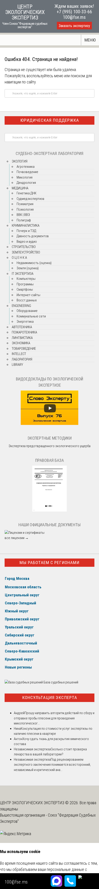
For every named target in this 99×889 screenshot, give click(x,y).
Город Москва (17, 578)
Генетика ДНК (26, 193)
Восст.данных (27, 300)
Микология (24, 177)
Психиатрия (25, 204)
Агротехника (26, 167)
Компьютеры (26, 279)
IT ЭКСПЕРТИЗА (22, 274)
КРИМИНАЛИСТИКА (25, 225)
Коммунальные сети (31, 316)
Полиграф (24, 220)
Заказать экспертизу (74, 26)
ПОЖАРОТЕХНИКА (24, 332)
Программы (25, 284)
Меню (90, 40)
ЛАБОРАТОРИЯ (22, 359)
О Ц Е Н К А (19, 258)
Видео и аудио (27, 241)
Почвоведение (27, 172)
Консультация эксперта (49, 697)
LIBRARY (17, 365)
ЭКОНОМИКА (21, 343)
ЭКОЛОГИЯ (19, 161)
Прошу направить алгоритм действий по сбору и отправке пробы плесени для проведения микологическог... (54, 718)
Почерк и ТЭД (26, 231)
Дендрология (26, 183)
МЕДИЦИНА (20, 188)
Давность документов (33, 236)
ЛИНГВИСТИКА (22, 338)
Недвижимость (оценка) (34, 263)
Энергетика (25, 321)
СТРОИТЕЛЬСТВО (24, 247)
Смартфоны (25, 289)
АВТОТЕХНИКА (22, 327)
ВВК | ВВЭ (23, 215)
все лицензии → (17, 538)
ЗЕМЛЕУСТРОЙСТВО (26, 252)
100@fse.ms (74, 17)
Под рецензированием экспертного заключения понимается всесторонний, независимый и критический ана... (52, 764)
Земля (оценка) (28, 268)
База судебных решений (60, 682)
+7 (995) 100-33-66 (74, 11)
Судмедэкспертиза (30, 199)
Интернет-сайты (28, 295)
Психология (25, 209)
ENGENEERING (21, 306)
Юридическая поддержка (49, 120)
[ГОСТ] (49, 510)
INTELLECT (19, 354)
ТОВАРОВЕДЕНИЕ (24, 349)
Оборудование (27, 311)
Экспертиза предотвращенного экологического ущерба (49, 446)
